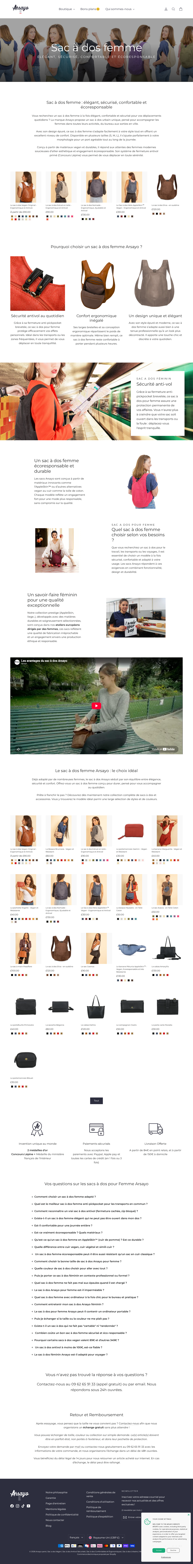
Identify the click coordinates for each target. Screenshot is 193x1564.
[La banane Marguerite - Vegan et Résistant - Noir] (160, 860)
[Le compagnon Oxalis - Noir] (118, 1033)
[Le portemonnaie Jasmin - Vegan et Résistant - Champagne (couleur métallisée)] (125, 860)
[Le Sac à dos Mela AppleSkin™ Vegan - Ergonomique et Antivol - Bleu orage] (118, 216)
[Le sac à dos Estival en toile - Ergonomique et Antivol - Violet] (68, 216)
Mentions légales (56, 1509)
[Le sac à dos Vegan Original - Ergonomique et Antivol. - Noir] (19, 216)
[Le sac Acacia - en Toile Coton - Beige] (164, 916)
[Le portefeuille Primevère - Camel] (19, 1033)
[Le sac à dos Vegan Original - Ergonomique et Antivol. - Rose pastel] (30, 219)
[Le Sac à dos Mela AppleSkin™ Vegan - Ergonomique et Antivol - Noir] (125, 216)
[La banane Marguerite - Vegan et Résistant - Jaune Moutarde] (171, 860)
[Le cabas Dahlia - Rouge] (93, 1033)
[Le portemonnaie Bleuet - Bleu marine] (15, 1086)
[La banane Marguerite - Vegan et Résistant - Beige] (164, 863)
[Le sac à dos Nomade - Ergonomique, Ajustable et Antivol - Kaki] (86, 219)
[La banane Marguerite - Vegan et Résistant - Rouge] (174, 860)
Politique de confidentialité (62, 1514)
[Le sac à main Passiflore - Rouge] (22, 975)
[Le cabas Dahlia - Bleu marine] (90, 1033)
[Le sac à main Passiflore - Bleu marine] (15, 975)
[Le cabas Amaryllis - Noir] (153, 975)
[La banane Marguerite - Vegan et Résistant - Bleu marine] (164, 860)
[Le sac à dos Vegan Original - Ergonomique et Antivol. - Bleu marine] (22, 216)
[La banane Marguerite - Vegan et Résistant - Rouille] (178, 860)
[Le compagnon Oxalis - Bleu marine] (121, 1033)
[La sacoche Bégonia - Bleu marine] (51, 1033)
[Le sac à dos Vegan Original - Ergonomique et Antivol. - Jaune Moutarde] (12, 219)
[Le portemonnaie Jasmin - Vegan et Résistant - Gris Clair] (139, 860)
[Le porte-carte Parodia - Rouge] (164, 1033)
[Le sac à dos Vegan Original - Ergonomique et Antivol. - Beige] (26, 219)
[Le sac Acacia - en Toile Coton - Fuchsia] (178, 916)
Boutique (66, 9)
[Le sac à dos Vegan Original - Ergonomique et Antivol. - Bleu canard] (26, 216)
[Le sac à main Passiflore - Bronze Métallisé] (26, 975)
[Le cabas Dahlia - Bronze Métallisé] (97, 1033)
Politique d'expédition (99, 1516)
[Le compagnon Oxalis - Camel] (125, 1033)
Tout (96, 1100)
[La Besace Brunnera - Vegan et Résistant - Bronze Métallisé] (72, 860)
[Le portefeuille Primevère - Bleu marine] (15, 1033)
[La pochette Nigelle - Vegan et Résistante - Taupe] (15, 922)
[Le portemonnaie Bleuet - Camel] (19, 1086)
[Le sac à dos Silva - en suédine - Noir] (157, 213)
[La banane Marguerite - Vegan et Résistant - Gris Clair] (157, 863)
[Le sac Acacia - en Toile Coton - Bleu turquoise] (171, 916)
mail (78, 1446)
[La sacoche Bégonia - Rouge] (58, 1033)
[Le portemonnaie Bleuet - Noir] (12, 1086)
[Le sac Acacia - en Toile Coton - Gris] (160, 916)
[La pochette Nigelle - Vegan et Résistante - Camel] (22, 919)
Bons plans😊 (90, 9)
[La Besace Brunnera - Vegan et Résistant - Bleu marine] (51, 860)
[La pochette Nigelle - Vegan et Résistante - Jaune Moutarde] (33, 919)
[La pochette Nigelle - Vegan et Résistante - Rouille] (30, 919)
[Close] (188, 1514)
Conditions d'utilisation (100, 1501)
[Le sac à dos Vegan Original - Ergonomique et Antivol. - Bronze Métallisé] (12, 216)
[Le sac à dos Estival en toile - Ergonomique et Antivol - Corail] (47, 219)
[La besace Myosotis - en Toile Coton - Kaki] (128, 919)
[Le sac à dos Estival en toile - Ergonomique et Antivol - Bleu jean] (61, 216)
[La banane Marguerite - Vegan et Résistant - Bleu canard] (167, 860)
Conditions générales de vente (100, 1494)
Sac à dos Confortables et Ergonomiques (104, 1551)
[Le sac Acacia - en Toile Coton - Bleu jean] (167, 916)
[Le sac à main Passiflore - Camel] (19, 975)
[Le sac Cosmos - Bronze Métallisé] (97, 975)
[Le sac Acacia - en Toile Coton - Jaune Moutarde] (157, 919)
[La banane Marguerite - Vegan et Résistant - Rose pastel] (160, 863)
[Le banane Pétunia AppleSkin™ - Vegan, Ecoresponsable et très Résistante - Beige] (125, 980)
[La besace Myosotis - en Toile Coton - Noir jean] (118, 919)
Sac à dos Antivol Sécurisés (74, 1551)
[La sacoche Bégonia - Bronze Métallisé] (61, 1033)
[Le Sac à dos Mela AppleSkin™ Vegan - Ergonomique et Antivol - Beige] (128, 216)
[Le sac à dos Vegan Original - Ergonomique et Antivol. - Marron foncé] (37, 216)
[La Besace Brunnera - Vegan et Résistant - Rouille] (65, 860)
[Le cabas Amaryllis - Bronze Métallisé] (164, 975)
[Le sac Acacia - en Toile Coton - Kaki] (153, 916)
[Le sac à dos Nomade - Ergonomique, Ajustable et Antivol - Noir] (83, 219)
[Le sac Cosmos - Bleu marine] (86, 975)
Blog (48, 1525)
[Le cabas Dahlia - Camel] (86, 1033)
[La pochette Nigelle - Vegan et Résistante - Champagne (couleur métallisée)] (12, 922)
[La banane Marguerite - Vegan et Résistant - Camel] (153, 863)
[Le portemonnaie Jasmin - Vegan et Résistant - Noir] (118, 860)
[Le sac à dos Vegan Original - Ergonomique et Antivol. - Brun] (33, 216)
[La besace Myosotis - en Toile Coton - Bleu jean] (132, 919)
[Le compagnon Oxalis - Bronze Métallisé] (132, 1033)
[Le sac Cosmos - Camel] (90, 975)
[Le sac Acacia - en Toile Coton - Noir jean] (157, 916)
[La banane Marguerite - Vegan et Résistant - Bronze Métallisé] (153, 860)
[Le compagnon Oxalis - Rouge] (128, 1033)
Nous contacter (55, 1520)
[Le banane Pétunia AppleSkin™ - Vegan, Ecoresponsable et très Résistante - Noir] (128, 980)
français (74, 1537)
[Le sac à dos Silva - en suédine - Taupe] (164, 213)
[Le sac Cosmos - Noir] (83, 975)
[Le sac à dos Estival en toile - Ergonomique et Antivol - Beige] (54, 216)
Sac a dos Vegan (54, 1551)
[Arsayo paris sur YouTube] (28, 1506)
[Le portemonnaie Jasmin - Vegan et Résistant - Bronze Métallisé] (121, 860)
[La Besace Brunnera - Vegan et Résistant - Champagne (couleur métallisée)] (47, 863)
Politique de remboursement (96, 1509)
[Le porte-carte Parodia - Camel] (160, 1033)
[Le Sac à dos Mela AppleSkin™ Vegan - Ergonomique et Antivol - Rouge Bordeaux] (121, 216)
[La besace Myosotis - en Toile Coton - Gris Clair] (121, 919)
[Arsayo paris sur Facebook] (12, 1506)
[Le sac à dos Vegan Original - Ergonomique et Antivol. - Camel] (30, 216)
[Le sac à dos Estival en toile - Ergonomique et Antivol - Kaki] (58, 216)
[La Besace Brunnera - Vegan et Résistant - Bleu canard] (54, 860)
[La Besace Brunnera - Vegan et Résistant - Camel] (58, 860)
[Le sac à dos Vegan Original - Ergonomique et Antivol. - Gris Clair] (22, 219)
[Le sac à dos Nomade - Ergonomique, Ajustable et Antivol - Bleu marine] (90, 219)
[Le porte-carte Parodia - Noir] (153, 1033)
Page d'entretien (56, 1503)
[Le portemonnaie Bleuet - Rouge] (22, 1086)
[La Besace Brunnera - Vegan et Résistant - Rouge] (61, 860)
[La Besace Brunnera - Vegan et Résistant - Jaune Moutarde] (68, 860)
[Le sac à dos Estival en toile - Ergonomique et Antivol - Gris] (51, 216)
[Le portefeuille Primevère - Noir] (12, 1033)
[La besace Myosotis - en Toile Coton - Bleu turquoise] (136, 919)
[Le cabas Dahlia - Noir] (83, 1033)
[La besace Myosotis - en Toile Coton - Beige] (125, 919)
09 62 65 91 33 (83, 1384)
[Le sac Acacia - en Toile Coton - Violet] (174, 916)
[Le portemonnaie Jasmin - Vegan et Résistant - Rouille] (136, 860)
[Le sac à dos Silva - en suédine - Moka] (160, 213)
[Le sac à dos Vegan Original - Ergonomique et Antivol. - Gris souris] (19, 219)
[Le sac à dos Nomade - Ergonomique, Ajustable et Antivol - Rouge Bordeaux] (93, 219)
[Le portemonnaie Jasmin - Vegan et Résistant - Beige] (118, 863)
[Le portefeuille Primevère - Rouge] (22, 1033)
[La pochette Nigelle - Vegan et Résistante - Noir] (12, 919)
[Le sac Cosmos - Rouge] (93, 975)
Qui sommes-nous (118, 9)
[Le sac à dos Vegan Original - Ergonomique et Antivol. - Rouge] (15, 219)
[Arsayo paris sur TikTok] (23, 1506)
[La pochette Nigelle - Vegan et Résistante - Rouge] (26, 919)
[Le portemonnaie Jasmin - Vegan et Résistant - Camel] (128, 860)
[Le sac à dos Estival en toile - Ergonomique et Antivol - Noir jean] (47, 216)
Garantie (51, 1498)
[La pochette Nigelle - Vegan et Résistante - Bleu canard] (19, 919)
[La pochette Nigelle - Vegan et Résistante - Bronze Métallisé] (37, 919)
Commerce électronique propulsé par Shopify (96, 1554)
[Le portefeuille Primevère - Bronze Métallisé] (26, 1033)
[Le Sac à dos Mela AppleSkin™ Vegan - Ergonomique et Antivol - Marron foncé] (132, 216)
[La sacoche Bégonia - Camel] (54, 1033)
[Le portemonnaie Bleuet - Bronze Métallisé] (26, 1086)
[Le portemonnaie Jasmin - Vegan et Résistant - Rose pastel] (143, 860)
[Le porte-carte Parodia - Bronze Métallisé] (167, 1033)
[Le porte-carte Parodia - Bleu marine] (157, 1033)
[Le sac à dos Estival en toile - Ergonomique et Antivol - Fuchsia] (72, 216)
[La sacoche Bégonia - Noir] (47, 1033)
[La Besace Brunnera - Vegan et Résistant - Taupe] (51, 863)
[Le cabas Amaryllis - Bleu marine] (157, 975)
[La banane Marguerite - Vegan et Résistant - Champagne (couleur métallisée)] (157, 860)
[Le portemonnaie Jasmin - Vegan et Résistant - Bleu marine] (132, 860)
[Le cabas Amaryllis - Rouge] (167, 975)
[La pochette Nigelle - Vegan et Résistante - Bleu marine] (15, 919)
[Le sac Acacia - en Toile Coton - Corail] (153, 919)
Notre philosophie (56, 1492)
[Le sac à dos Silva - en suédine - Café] (153, 213)
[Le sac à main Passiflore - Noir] (12, 975)
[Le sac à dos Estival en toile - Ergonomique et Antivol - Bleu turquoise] (65, 216)
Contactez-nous (129, 1423)
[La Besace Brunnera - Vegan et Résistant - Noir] (47, 860)
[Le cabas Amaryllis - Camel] (160, 975)
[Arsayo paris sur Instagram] (17, 1506)
